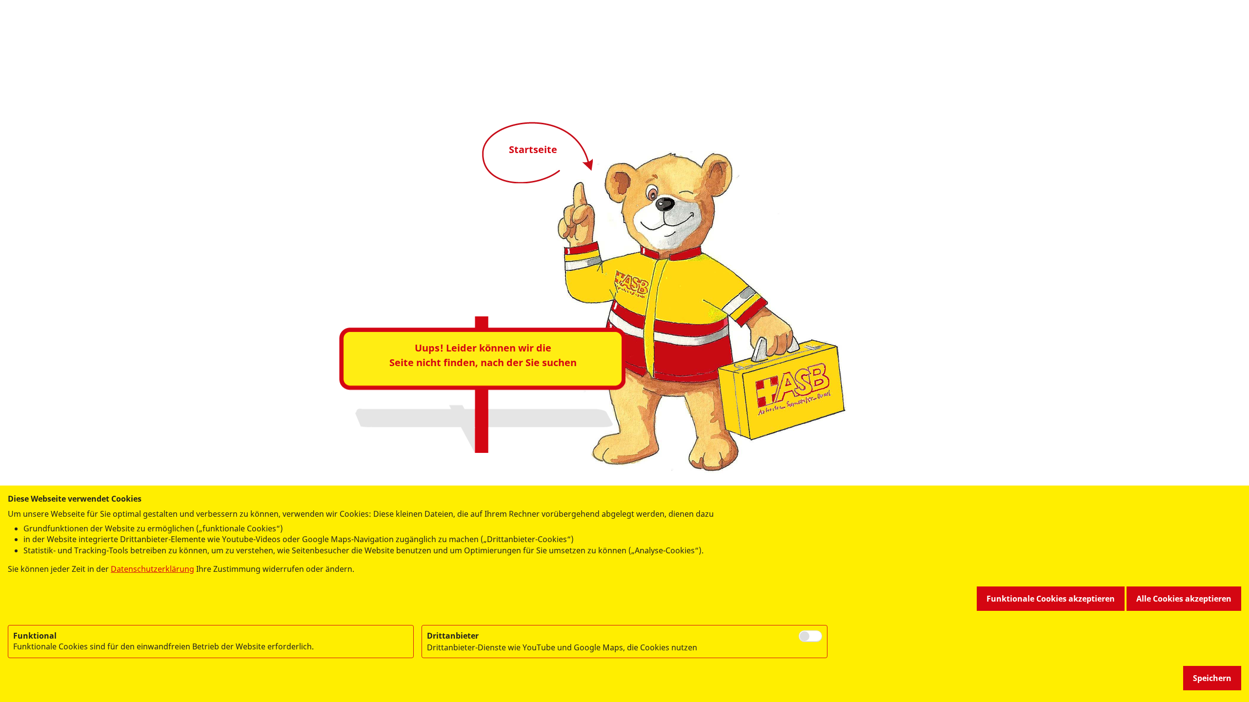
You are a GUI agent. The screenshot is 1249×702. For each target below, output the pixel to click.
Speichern (1212, 678)
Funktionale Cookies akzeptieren (1051, 598)
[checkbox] (810, 636)
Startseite (533, 149)
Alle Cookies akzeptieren (1183, 598)
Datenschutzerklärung (152, 569)
